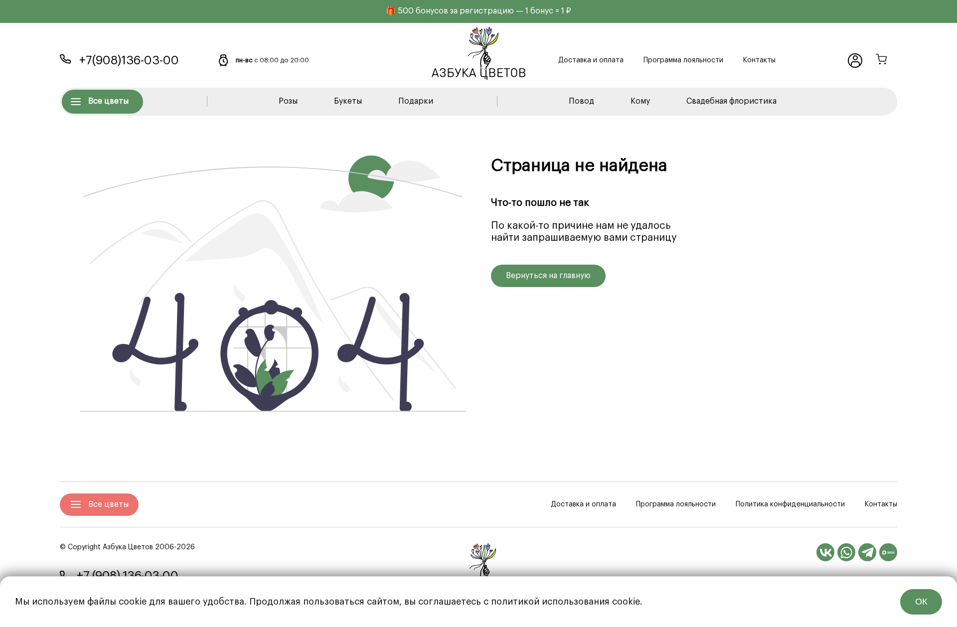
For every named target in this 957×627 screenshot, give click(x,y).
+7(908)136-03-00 (129, 60)
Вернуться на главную (548, 276)
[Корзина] (881, 60)
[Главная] (478, 566)
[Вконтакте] (825, 552)
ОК (921, 602)
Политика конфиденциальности (790, 504)
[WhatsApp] (846, 552)
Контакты (759, 60)
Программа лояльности (683, 60)
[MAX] (888, 552)
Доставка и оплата (591, 60)
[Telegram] (867, 552)
